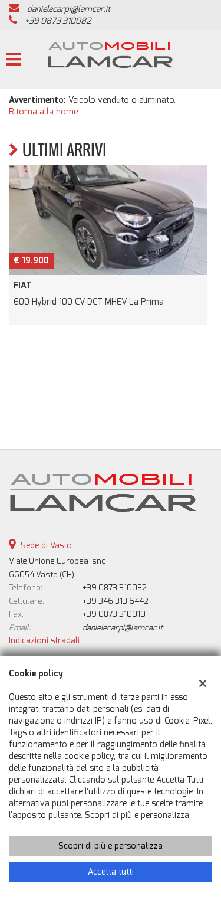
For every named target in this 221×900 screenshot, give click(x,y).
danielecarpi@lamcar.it (68, 9)
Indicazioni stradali (44, 640)
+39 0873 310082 (58, 21)
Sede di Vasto (46, 545)
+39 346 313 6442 (116, 601)
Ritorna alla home (43, 111)
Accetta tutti (111, 872)
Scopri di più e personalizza (110, 846)
